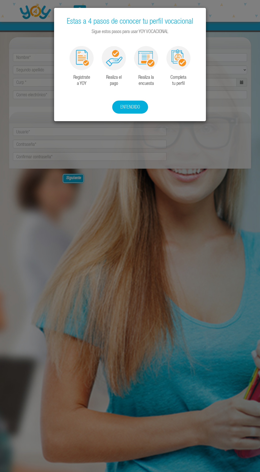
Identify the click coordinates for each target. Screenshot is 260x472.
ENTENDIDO (130, 106)
